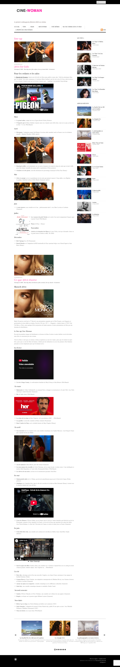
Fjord (93, 178)
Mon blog (26, 69)
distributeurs (35, 282)
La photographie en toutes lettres (97, 132)
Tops (24, 27)
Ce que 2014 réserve (25, 279)
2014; (30, 282)
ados (30, 69)
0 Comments (52, 69)
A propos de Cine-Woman (24, 30)
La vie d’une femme (97, 167)
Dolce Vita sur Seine (97, 143)
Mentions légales (94, 658)
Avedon (94, 202)
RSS (105, 30)
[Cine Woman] (29, 14)
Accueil (16, 27)
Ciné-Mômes (55, 27)
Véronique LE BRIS (18, 69)
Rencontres (43, 27)
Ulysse (94, 155)
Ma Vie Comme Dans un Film (72, 27)
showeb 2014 (45, 69)
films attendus (41, 282)
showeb (51, 282)
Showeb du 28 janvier (22, 77)
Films (32, 27)
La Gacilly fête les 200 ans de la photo (98, 108)
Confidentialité (102, 658)
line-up (40, 69)
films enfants (35, 69)
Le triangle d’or (96, 119)
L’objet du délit (96, 190)
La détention (95, 214)
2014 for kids (21, 66)
